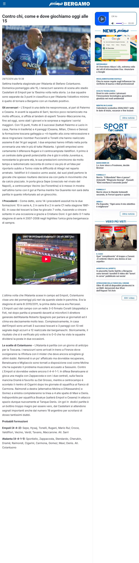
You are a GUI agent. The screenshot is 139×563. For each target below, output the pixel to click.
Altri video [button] (129, 298)
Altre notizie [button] (128, 118)
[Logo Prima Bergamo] (69, 3)
